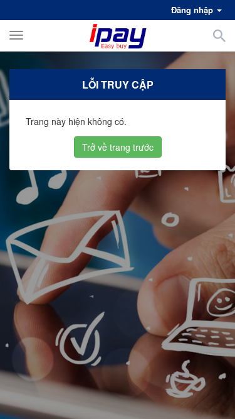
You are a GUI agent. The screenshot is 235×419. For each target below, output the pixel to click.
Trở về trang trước (118, 147)
